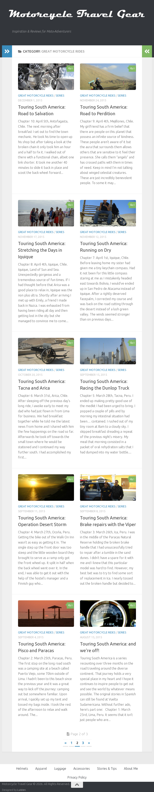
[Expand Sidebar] (7, 51)
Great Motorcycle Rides (36, 95)
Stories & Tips (107, 768)
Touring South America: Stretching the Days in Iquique (41, 250)
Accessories (81, 768)
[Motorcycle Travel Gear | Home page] (77, 14)
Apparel (41, 768)
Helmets (22, 768)
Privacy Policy (77, 777)
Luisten (21, 789)
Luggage (60, 768)
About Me (131, 768)
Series (60, 95)
